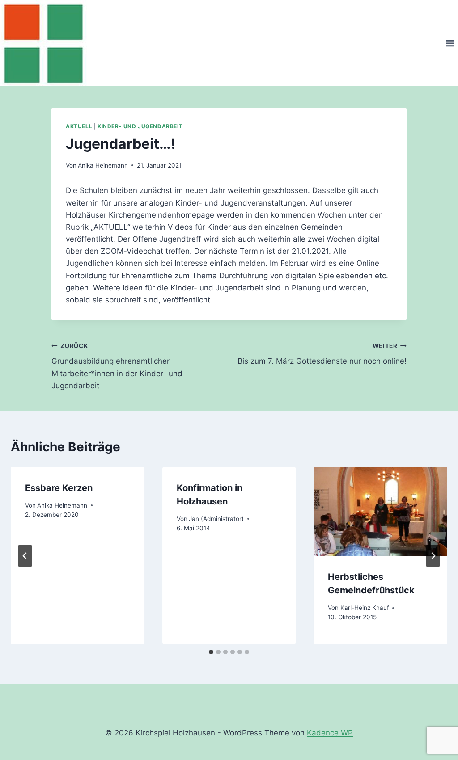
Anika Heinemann (103, 165)
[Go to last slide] (25, 556)
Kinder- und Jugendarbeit (140, 126)
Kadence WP (330, 732)
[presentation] (380, 511)
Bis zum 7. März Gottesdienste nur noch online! (322, 354)
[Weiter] (433, 556)
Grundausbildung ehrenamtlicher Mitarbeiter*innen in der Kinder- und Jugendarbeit (116, 366)
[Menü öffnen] (449, 43)
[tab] (211, 652)
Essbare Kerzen (59, 488)
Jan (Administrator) (216, 518)
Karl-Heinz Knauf (364, 607)
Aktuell (79, 126)
